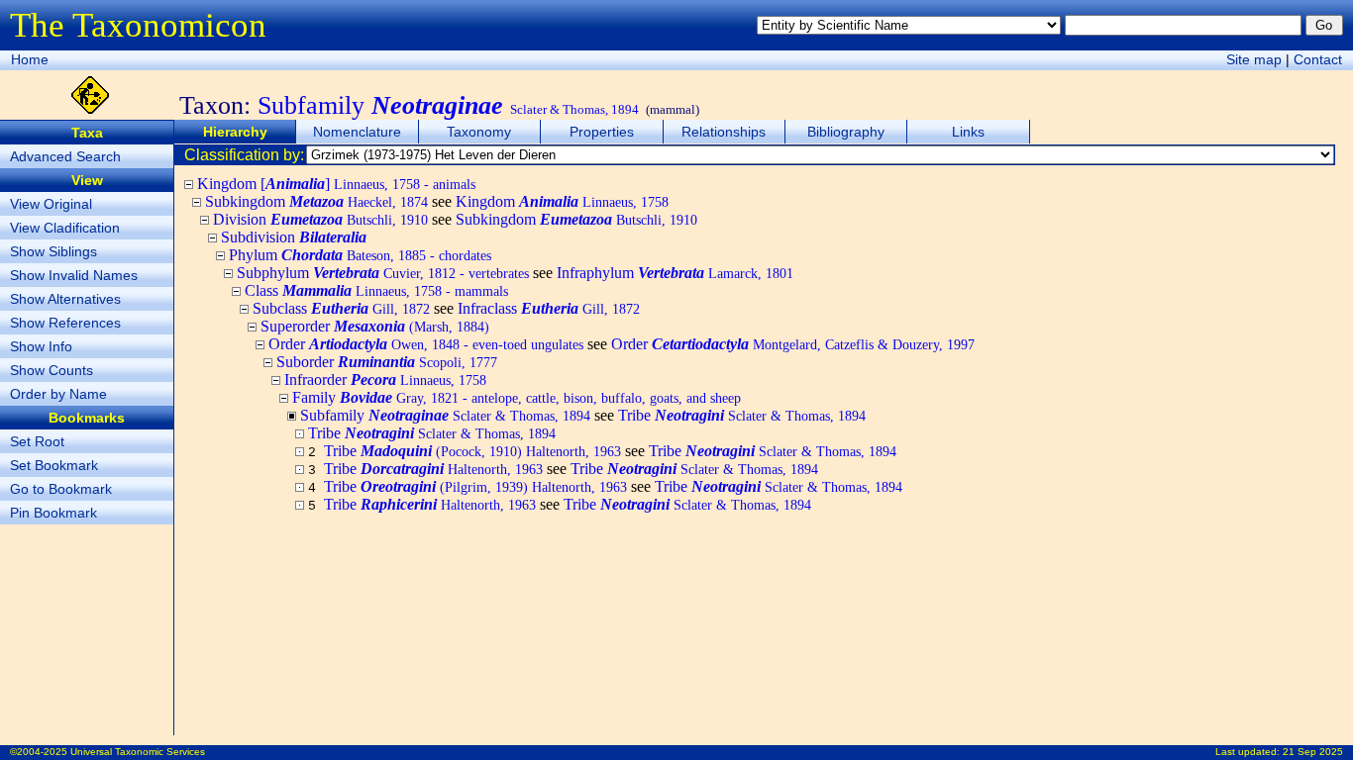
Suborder (386, 361)
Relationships (723, 132)
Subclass (341, 308)
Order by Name (58, 394)
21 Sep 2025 (1313, 751)
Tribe (742, 415)
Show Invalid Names (74, 275)
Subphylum (383, 272)
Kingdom (562, 201)
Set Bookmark (54, 465)
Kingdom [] (336, 183)
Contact (1318, 59)
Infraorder (385, 379)
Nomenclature (357, 132)
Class (376, 290)
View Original (51, 204)
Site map (1254, 59)
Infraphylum (675, 272)
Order (425, 343)
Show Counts (51, 370)
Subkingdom (316, 201)
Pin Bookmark (53, 513)
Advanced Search (65, 156)
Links (968, 132)
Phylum (360, 254)
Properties (602, 132)
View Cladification (65, 228)
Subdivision (293, 237)
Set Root (37, 441)
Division (320, 219)
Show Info (41, 346)
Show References (65, 323)
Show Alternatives (65, 299)
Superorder (374, 326)
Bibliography (846, 132)
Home (30, 59)
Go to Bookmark (61, 489)
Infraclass (549, 308)
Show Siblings (53, 251)
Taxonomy (479, 132)
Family (516, 397)
